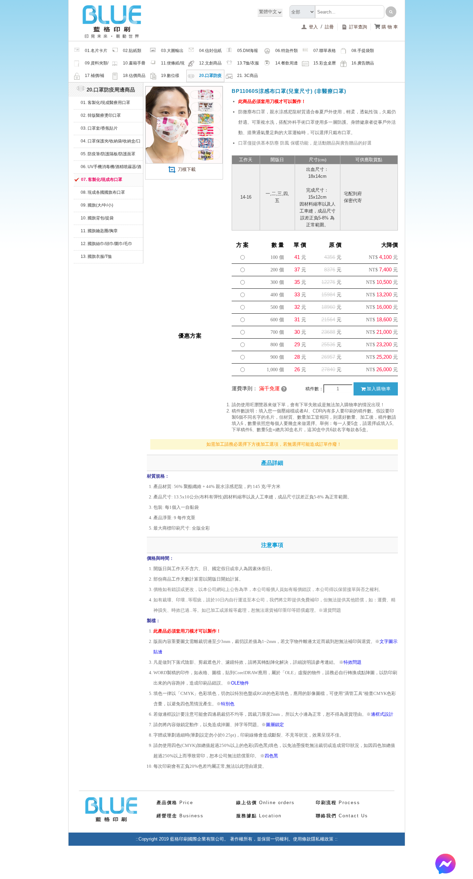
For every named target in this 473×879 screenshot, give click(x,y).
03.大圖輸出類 (172, 52)
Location (259, 815)
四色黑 (271, 755)
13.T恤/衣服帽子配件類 (248, 65)
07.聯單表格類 (324, 52)
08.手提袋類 (362, 50)
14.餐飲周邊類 (286, 65)
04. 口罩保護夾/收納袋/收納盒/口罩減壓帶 (111, 143)
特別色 (227, 703)
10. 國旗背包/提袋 (97, 218)
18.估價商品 (134, 75)
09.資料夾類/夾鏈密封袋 (96, 65)
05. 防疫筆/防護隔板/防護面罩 (108, 153)
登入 (314, 26)
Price (175, 802)
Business (180, 815)
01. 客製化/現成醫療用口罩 (105, 102)
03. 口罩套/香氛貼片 (99, 128)
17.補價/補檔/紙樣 (94, 77)
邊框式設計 (382, 714)
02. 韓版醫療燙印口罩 (101, 115)
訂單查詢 (358, 26)
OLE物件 (240, 683)
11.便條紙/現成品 (173, 65)
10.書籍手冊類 (134, 65)
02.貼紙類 (132, 50)
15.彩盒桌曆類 (324, 65)
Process (338, 802)
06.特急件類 (286, 50)
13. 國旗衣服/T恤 (96, 256)
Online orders (265, 802)
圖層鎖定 (275, 724)
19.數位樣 (170, 75)
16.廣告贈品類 (362, 65)
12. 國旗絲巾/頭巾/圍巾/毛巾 (106, 243)
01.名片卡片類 (96, 52)
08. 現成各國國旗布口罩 (103, 192)
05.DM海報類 (247, 52)
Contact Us (342, 815)
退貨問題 (332, 610)
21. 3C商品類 (247, 77)
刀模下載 (186, 169)
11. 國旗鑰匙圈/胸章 (99, 230)
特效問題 (352, 662)
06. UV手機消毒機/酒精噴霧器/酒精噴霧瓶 (111, 168)
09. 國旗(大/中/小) (97, 205)
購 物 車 (386, 26)
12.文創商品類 (210, 65)
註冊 (329, 26)
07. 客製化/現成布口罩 (101, 179)
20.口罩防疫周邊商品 (210, 77)
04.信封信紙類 (210, 52)
